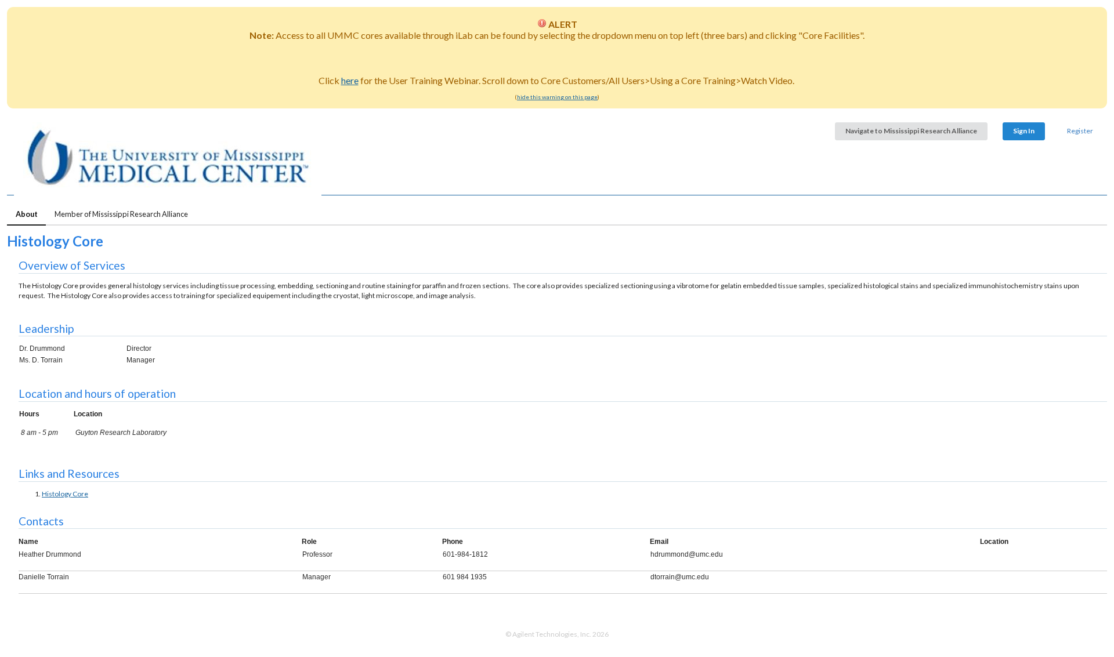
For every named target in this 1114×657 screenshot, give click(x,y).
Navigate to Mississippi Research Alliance (911, 130)
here (350, 80)
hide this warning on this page (557, 96)
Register (1080, 130)
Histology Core (65, 493)
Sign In (1024, 130)
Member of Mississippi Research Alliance (121, 214)
